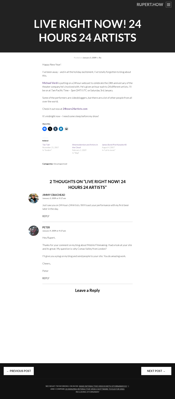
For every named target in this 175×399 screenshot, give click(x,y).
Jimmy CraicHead (53, 194)
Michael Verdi (50, 82)
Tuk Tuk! (46, 144)
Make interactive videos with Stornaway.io (103, 386)
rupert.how (150, 4)
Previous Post (18, 370)
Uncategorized (60, 164)
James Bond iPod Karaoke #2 (114, 144)
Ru (100, 57)
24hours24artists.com (75, 108)
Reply (45, 216)
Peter (46, 227)
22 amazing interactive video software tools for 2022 (94, 389)
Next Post (156, 370)
